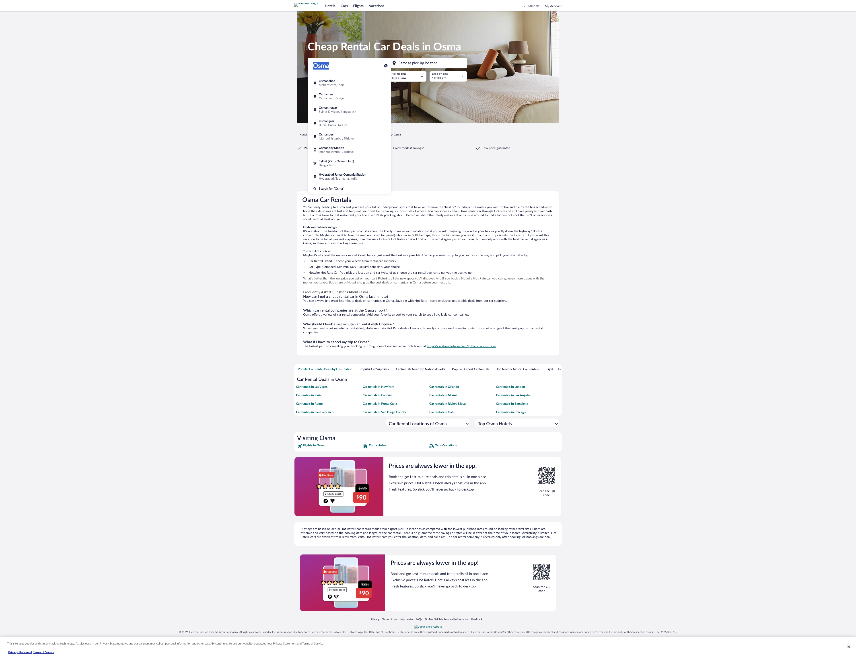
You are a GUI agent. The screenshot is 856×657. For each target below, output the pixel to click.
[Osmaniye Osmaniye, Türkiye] (349, 96)
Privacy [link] (375, 619)
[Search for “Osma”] (349, 188)
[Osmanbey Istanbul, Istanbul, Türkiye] (349, 136)
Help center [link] (406, 619)
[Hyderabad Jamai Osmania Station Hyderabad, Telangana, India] (349, 176)
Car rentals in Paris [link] (308, 395)
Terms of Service (43, 652)
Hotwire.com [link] (307, 134)
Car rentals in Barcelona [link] (512, 403)
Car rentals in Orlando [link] (444, 386)
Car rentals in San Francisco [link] (314, 412)
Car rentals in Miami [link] (443, 395)
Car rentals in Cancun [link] (377, 395)
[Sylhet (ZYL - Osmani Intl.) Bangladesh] (349, 163)
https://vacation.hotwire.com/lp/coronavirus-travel (461, 346)
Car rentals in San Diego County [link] (384, 412)
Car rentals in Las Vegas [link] (311, 386)
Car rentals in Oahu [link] (442, 412)
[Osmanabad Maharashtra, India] (349, 83)
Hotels (330, 6)
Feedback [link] (476, 619)
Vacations (376, 6)
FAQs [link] (419, 619)
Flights (358, 6)
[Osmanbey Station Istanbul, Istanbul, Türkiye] (349, 150)
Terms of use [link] (389, 619)
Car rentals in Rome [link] (309, 403)
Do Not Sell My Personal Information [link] (447, 619)
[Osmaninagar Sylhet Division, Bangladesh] (349, 110)
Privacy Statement (20, 652)
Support (533, 6)
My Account (553, 6)
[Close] (849, 646)
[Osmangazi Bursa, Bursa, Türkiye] (349, 123)
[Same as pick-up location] (428, 63)
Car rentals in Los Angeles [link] (513, 395)
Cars (344, 6)
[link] (329, 446)
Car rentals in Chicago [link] (511, 412)
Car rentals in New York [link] (378, 386)
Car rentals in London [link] (510, 386)
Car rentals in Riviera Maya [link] (447, 403)
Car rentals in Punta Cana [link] (380, 403)
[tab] (325, 369)
